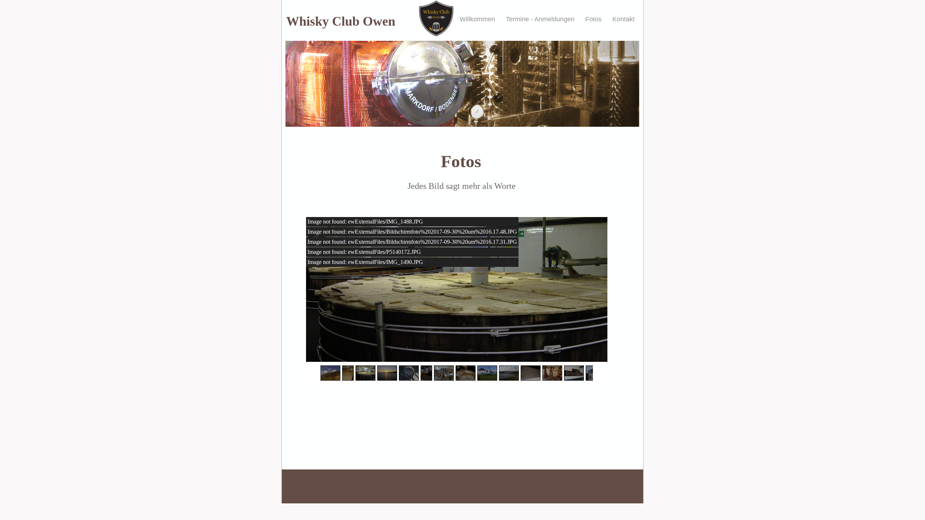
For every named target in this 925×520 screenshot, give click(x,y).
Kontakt (623, 19)
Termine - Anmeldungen (540, 19)
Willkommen (477, 19)
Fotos (593, 19)
